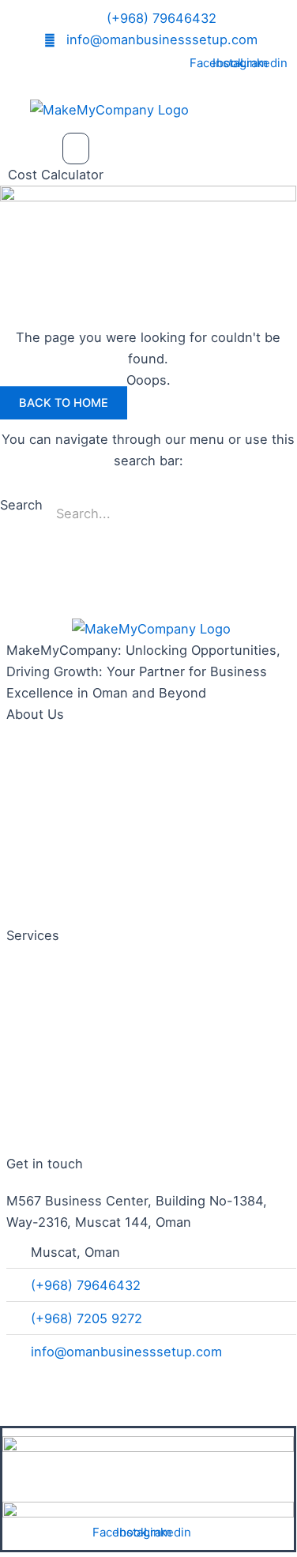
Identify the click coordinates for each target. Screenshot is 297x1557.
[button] (75, 148)
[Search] (276, 514)
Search (21, 505)
